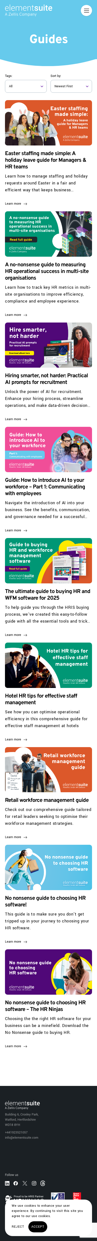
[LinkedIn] (7, 1183)
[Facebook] (15, 1183)
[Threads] (43, 1183)
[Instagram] (34, 1183)
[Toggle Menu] (86, 10)
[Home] (26, 10)
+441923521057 (16, 1132)
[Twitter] (25, 1183)
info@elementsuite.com (21, 1137)
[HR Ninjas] (24, 1199)
